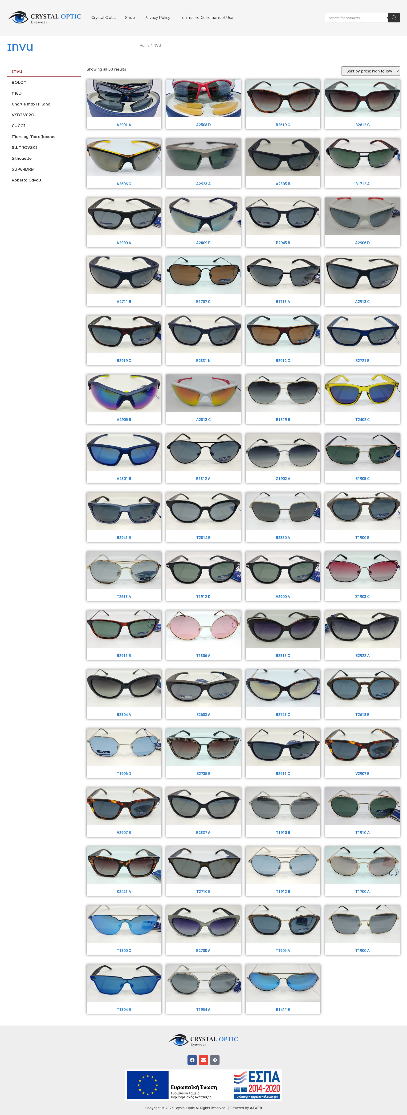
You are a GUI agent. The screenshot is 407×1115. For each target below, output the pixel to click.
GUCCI (18, 126)
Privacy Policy (157, 17)
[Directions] (215, 1060)
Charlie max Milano (31, 104)
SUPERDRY (23, 169)
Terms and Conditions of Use (206, 17)
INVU (17, 71)
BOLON (19, 82)
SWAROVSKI (24, 147)
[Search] (394, 17)
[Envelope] (203, 1060)
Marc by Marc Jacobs (33, 137)
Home (145, 45)
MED (17, 93)
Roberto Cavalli (27, 180)
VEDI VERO (23, 115)
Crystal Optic (103, 17)
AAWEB (256, 1108)
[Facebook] (192, 1060)
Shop (130, 17)
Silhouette (22, 158)
